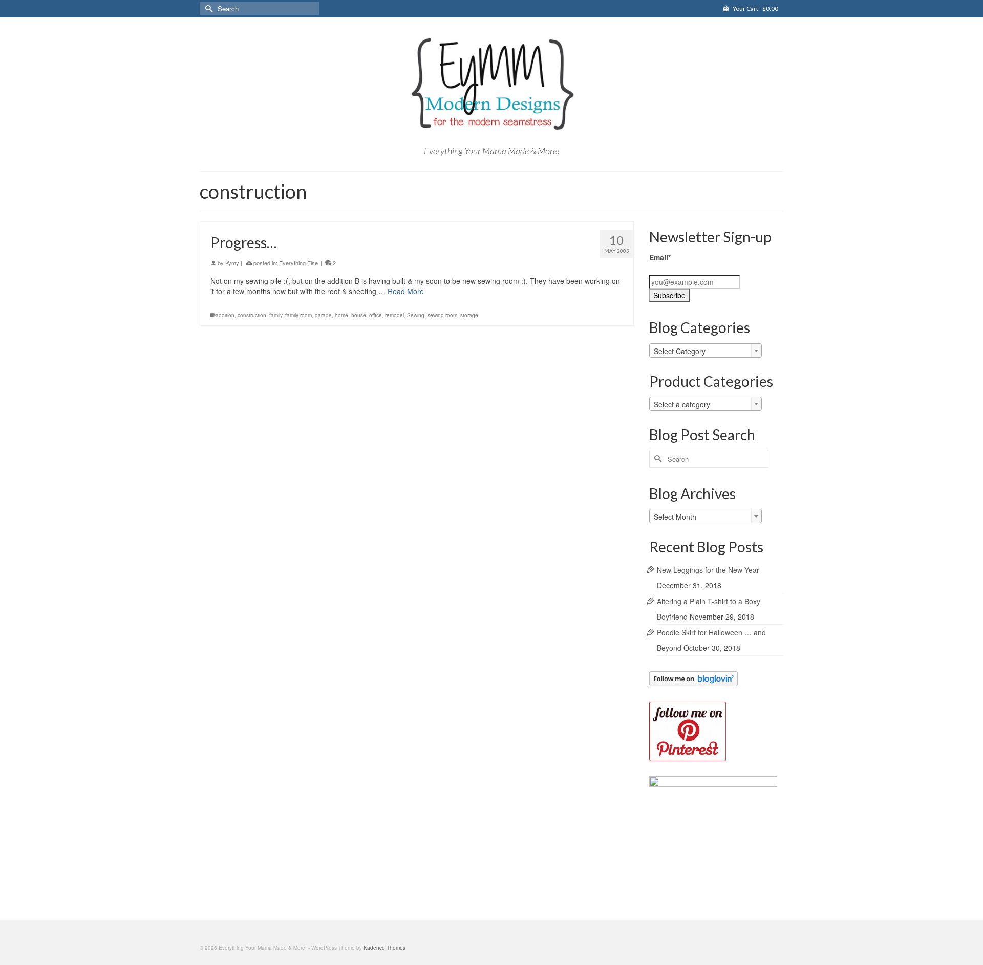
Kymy (232, 263)
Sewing (415, 315)
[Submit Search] (207, 8)
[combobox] (705, 350)
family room (298, 315)
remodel (394, 315)
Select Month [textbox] (675, 516)
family (275, 315)
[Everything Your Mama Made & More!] (491, 84)
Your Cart (755, 8)
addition (225, 315)
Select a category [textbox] (682, 404)
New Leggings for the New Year (708, 570)
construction (252, 315)
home (341, 315)
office (375, 315)
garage (323, 315)
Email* (660, 257)
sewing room (442, 315)
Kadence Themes (384, 947)
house (358, 315)
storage (469, 315)
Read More (406, 291)
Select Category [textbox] (680, 351)
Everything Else (298, 263)
